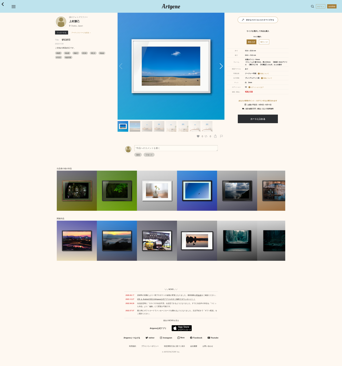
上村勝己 (74, 21)
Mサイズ (264, 42)
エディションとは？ (257, 87)
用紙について (267, 78)
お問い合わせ (208, 346)
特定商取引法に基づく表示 (174, 346)
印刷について (264, 73)
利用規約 (132, 346)
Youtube (214, 337)
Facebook (197, 337)
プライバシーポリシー (150, 346)
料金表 (198, 295)
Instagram (167, 337)
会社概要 (193, 346)
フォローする (61, 32)
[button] (221, 66)
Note (182, 337)
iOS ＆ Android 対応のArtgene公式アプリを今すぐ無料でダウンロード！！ (166, 299)
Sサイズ (251, 42)
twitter (151, 337)
